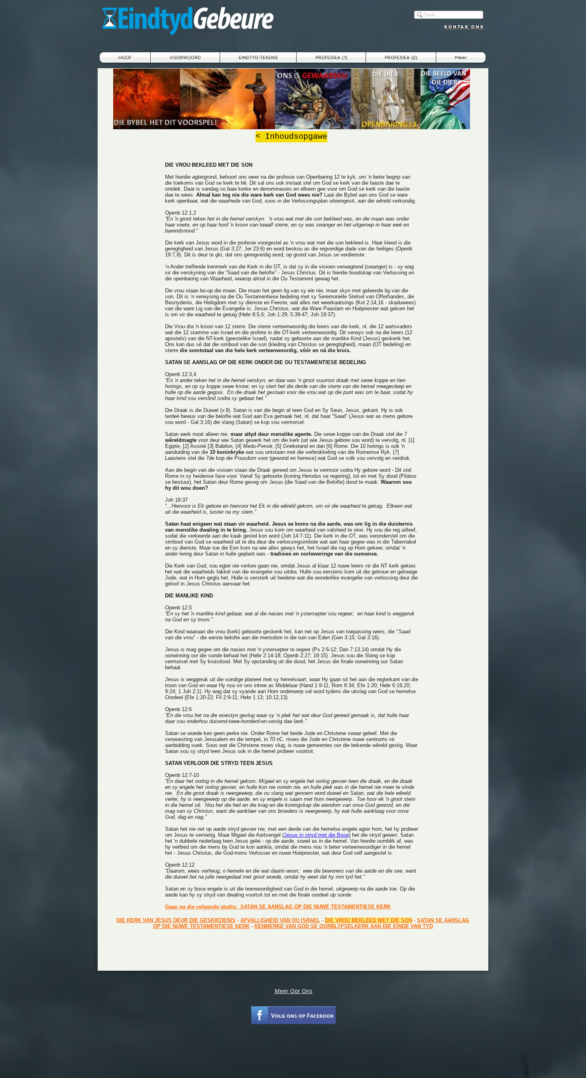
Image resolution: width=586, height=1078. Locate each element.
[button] (258, 57)
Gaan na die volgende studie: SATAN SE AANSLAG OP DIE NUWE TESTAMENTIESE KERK (278, 907)
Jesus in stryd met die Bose (316, 835)
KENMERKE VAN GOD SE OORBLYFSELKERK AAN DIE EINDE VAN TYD (343, 926)
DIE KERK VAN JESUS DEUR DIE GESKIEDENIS (176, 920)
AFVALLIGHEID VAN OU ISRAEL (280, 920)
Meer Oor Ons (294, 991)
